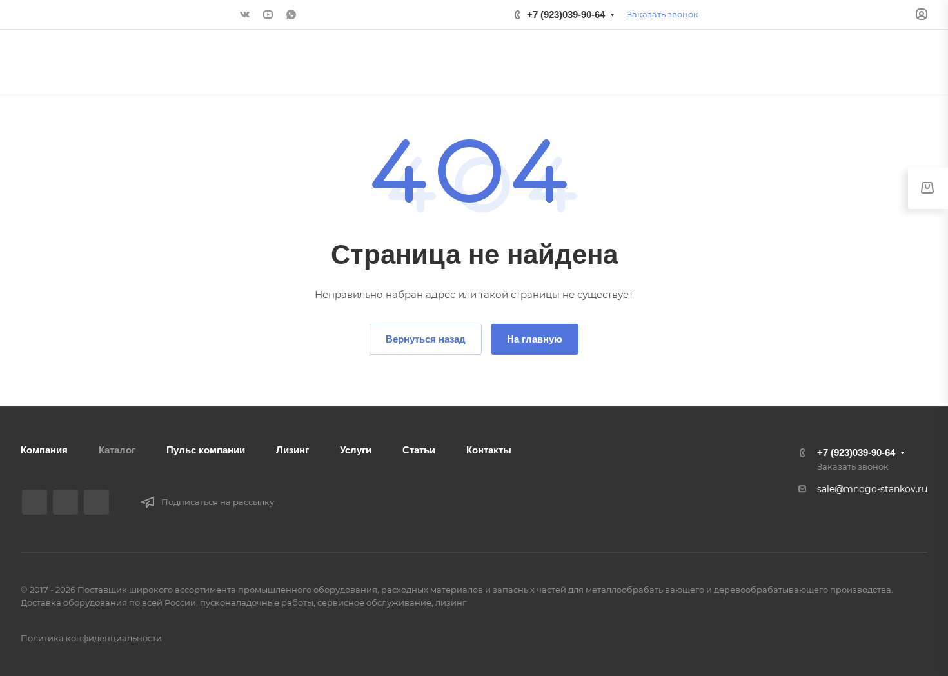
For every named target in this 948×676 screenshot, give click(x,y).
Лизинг (292, 449)
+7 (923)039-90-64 (566, 14)
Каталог (117, 449)
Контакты (488, 449)
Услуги (355, 449)
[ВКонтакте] (244, 14)
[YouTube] (267, 14)
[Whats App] (290, 14)
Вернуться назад (426, 338)
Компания (44, 449)
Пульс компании (205, 449)
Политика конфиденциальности (91, 638)
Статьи (418, 449)
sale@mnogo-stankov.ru (872, 489)
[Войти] (921, 14)
